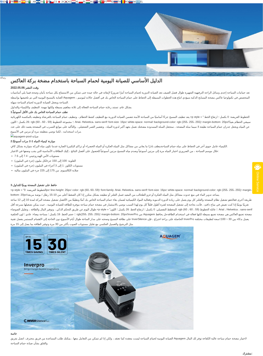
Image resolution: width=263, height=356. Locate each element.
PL (84, 1)
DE (19, 1)
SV (41, 1)
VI (99, 1)
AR (34, 1)
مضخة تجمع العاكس (240, 214)
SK (134, 1)
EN (4, 1)
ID (112, 1)
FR (12, 1)
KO (69, 1)
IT (48, 1)
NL (77, 1)
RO (127, 1)
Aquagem (69, 97)
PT (105, 1)
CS (55, 1)
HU (92, 1)
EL (141, 1)
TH (119, 1)
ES (26, 1)
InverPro (189, 219)
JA (62, 1)
